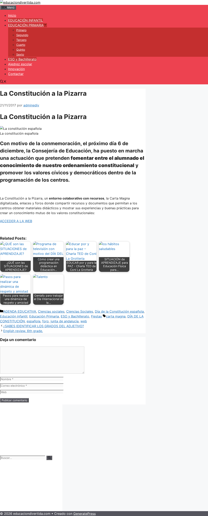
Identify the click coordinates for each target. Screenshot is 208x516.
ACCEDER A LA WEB (16, 221)
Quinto (20, 49)
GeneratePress (84, 514)
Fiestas (96, 316)
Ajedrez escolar (20, 64)
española (33, 321)
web (83, 321)
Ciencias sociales (51, 311)
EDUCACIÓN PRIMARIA (26, 25)
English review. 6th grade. (23, 331)
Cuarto (20, 44)
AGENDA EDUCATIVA (19, 311)
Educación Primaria (44, 316)
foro (45, 321)
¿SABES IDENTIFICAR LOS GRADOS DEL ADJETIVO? (43, 326)
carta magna (116, 316)
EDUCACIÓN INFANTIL (25, 20)
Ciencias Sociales (79, 311)
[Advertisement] (31, 429)
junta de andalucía (65, 321)
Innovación (16, 69)
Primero (21, 30)
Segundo (22, 35)
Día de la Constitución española (119, 311)
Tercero (21, 40)
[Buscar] (49, 458)
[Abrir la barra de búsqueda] (3, 82)
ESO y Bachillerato (22, 59)
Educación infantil (13, 316)
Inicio (12, 15)
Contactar (16, 74)
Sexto (20, 54)
